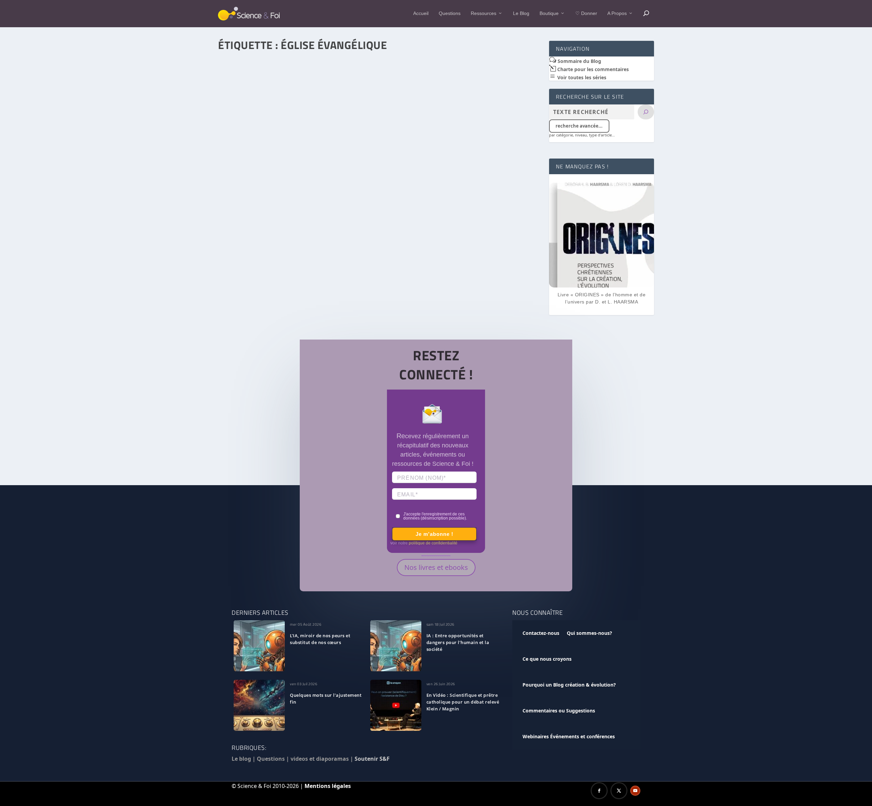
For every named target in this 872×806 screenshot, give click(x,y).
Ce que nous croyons (547, 659)
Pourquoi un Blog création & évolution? (569, 684)
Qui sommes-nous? (589, 633)
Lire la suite (247, 304)
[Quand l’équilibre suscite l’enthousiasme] (379, 151)
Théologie (302, 272)
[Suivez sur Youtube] (635, 791)
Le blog (241, 758)
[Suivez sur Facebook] (599, 790)
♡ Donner (586, 13)
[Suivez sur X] (618, 790)
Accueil (421, 13)
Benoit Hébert (245, 272)
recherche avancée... (579, 126)
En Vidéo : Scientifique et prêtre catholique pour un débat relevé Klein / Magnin (462, 702)
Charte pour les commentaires (592, 69)
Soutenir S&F (372, 758)
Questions (450, 13)
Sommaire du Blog (578, 61)
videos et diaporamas (320, 758)
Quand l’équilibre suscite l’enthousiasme (276, 262)
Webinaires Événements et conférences (569, 736)
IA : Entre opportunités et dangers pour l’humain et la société (457, 642)
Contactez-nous (541, 633)
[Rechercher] (646, 111)
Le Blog (521, 13)
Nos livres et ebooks (436, 567)
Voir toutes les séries (581, 77)
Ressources (483, 13)
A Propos (617, 13)
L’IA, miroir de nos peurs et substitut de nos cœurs (320, 638)
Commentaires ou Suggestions (559, 710)
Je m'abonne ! (434, 534)
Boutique (549, 13)
